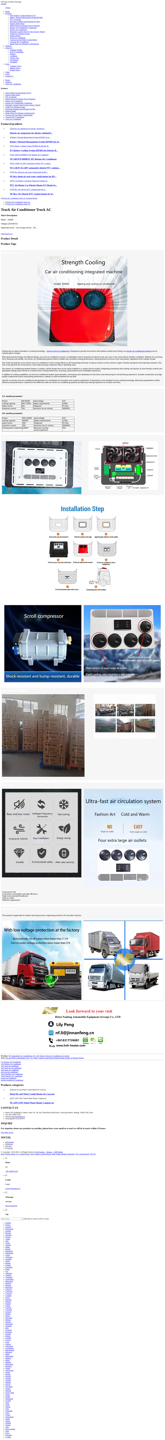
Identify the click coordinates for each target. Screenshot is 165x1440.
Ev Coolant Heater (22, 1154)
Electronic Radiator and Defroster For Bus (25, 22)
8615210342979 (11, 1206)
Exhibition (13, 62)
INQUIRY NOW (7, 1133)
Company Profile (16, 50)
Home (7, 11)
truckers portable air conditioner (12, 1080)
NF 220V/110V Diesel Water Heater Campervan (32, 1103)
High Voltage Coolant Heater (40, 1154)
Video (7, 72)
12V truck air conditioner (10, 1066)
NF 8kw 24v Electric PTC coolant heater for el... (32, 194)
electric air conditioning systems (139, 351)
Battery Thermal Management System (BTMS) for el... (35, 142)
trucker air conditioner (8, 1078)
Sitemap (49, 1152)
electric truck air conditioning (58, 351)
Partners (13, 54)
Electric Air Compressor (18, 30)
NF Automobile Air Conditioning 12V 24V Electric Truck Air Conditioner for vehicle (39, 1056)
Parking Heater (15, 36)
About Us (8, 48)
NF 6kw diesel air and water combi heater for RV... (33, 176)
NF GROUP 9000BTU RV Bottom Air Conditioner (33, 159)
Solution (8, 46)
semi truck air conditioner (10, 1070)
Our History (14, 60)
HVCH (93, 1154)
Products (8, 13)
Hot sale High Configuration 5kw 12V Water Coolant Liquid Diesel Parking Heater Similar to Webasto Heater (45, 1058)
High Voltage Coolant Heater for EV (23, 16)
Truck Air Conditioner (18, 38)
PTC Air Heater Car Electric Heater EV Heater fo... (33, 185)
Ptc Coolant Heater (82, 1154)
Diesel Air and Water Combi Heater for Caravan (32, 1094)
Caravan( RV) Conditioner (19, 42)
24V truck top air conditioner (11, 1068)
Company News (15, 66)
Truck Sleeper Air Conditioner (11, 1076)
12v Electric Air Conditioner (11, 1062)
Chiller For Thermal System (20, 34)
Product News (15, 70)
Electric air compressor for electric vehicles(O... (31, 133)
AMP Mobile (58, 1152)
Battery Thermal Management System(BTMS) (26, 18)
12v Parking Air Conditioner (11, 1064)
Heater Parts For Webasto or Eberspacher (24, 44)
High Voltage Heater (8, 1154)
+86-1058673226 (11, 1171)
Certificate (13, 56)
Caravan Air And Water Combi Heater (23, 40)
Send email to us (7, 234)
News (7, 64)
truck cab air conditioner (9, 1072)
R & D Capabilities (16, 52)
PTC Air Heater (15, 20)
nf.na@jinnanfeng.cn (12, 1189)
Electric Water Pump (17, 24)
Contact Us (9, 76)
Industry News (15, 68)
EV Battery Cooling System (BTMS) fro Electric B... (34, 150)
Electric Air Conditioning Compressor (23, 28)
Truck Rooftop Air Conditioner (12, 1074)
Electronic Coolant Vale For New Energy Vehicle (27, 32)
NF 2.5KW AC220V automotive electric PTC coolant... (35, 168)
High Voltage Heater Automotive (63, 1154)
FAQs (7, 74)
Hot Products (40, 1152)
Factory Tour (14, 58)
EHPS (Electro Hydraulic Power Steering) (25, 26)
